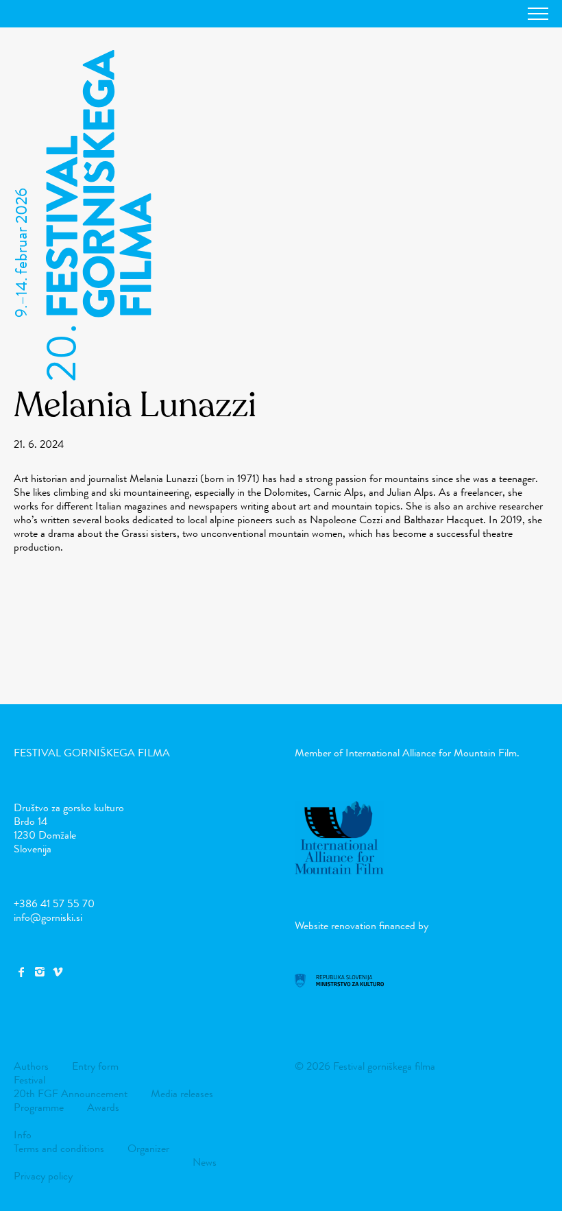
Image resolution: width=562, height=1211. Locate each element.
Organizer (148, 1148)
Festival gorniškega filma (92, 752)
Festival (29, 1080)
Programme (39, 1107)
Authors (31, 1066)
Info (23, 1134)
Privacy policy (43, 1176)
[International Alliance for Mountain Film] (339, 870)
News (205, 1162)
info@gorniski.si (48, 917)
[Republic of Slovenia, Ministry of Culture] (339, 984)
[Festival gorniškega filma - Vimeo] (57, 972)
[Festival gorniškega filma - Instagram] (39, 972)
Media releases (182, 1093)
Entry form (95, 1066)
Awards (103, 1107)
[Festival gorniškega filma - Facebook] (21, 972)
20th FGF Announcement (70, 1093)
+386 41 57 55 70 (54, 903)
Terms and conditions (59, 1148)
